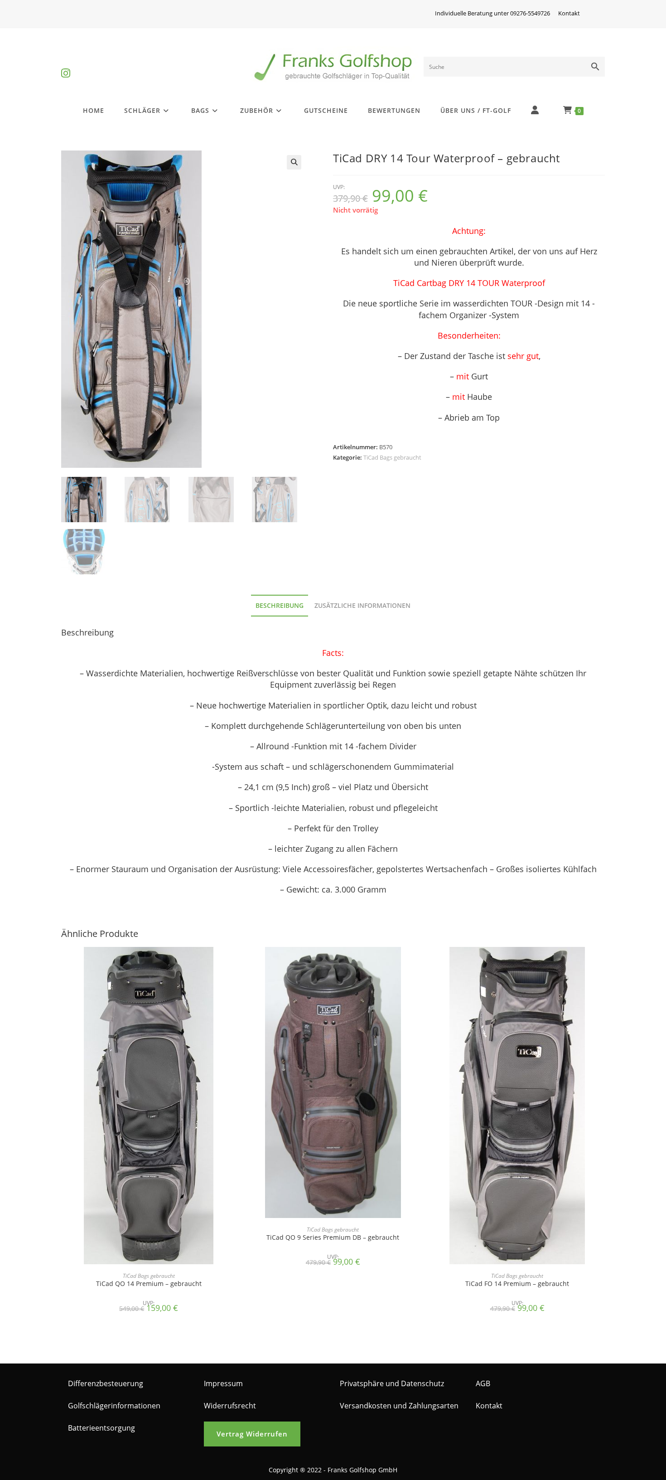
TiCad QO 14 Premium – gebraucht (149, 1283)
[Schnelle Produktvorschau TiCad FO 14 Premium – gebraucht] (602, 963)
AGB (483, 1383)
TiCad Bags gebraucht (392, 457)
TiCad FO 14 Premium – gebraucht (517, 1283)
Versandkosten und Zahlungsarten (399, 1406)
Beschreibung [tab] (280, 606)
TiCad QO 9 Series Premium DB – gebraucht (332, 1237)
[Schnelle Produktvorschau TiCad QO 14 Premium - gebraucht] (233, 963)
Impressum (223, 1383)
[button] (294, 162)
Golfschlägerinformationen (114, 1406)
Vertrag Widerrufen (252, 1433)
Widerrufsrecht (230, 1406)
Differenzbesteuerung (105, 1383)
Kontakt (569, 13)
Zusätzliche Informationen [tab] (362, 606)
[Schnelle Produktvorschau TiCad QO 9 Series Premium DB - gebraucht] (418, 963)
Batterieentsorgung (101, 1428)
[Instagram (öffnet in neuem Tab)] (65, 65)
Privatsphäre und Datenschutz (392, 1383)
